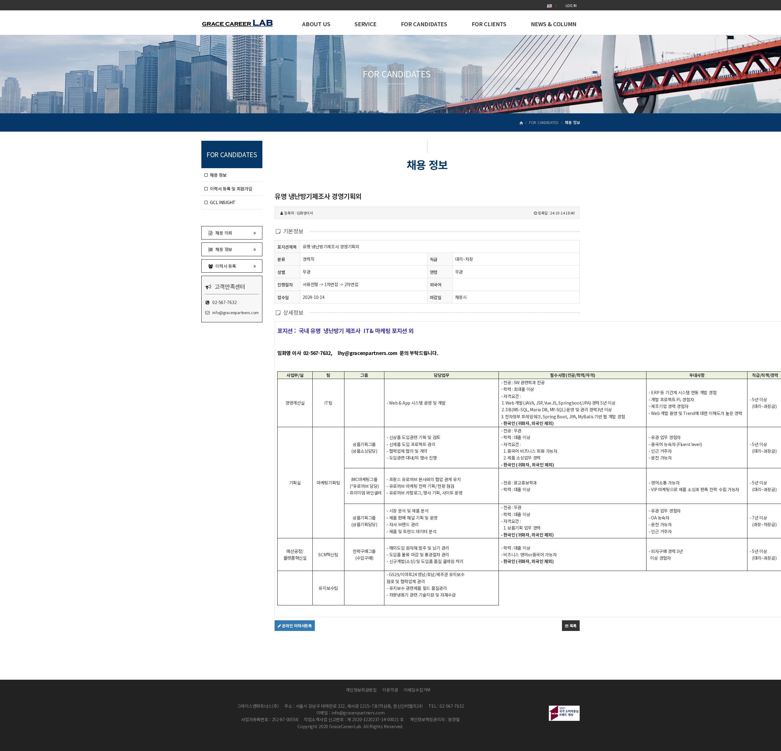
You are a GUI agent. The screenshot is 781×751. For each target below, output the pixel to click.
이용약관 (390, 690)
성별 (281, 272)
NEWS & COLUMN (554, 24)
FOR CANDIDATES (424, 24)
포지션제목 (287, 247)
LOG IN (571, 5)
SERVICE (365, 24)
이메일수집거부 (417, 690)
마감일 (435, 297)
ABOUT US (316, 24)
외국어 (435, 285)
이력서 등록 (224, 266)
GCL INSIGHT (222, 202)
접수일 (283, 297)
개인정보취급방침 (361, 690)
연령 (433, 272)
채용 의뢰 (222, 233)
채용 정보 (217, 175)
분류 (281, 259)
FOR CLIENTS (489, 24)
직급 (433, 259)
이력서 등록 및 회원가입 (230, 189)
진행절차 (285, 285)
